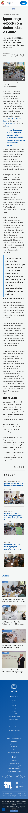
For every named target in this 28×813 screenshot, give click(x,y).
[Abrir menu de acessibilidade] (3, 809)
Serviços (14, 700)
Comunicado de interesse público (14, 766)
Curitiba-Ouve (14, 741)
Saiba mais (19, 807)
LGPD (14, 733)
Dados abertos (14, 735)
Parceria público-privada (14, 768)
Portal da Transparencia (14, 730)
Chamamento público (14, 763)
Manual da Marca (14, 722)
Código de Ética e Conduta (14, 752)
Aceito (14, 811)
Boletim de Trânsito (14, 719)
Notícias (14, 9)
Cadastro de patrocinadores (14, 771)
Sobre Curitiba (14, 714)
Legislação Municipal (14, 744)
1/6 (24, 82)
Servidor (14, 705)
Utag (14, 749)
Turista (14, 711)
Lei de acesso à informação (14, 738)
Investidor (14, 708)
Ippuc (7, 126)
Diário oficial (14, 746)
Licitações (14, 760)
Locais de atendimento (14, 716)
